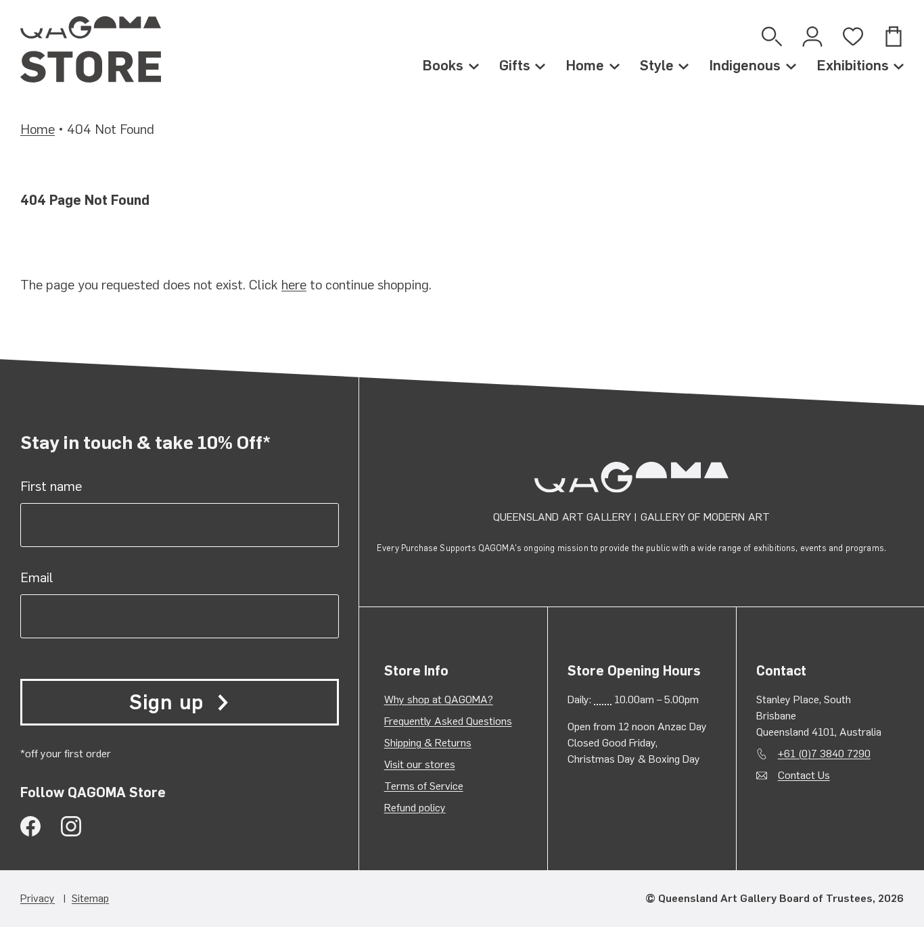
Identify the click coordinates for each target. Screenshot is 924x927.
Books (442, 65)
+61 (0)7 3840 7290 (824, 753)
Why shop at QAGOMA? (438, 699)
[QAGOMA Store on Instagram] (71, 826)
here (293, 285)
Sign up (166, 702)
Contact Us (804, 775)
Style (657, 65)
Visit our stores (419, 764)
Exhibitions (852, 65)
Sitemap (90, 898)
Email (36, 577)
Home (584, 65)
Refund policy (415, 807)
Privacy (37, 898)
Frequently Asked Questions (448, 721)
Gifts (514, 65)
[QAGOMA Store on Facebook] (30, 826)
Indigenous (745, 65)
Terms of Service (423, 786)
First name (51, 486)
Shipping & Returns (427, 742)
